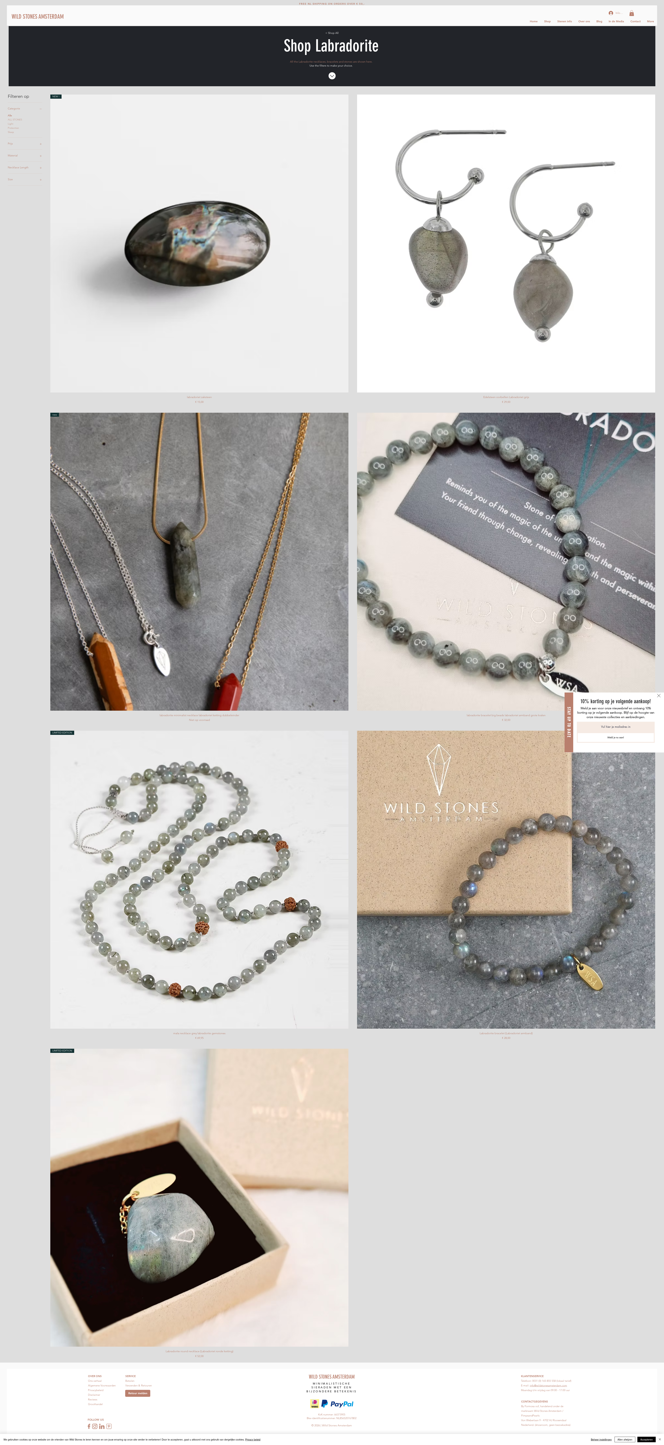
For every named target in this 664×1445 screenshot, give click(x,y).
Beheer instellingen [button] (601, 1439)
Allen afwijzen (624, 1439)
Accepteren (646, 1439)
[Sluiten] (660, 1439)
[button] (659, 695)
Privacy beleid (252, 1439)
